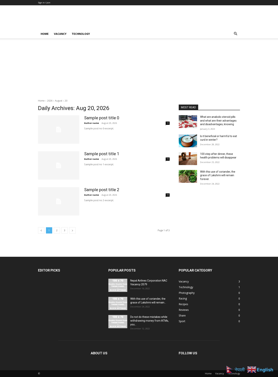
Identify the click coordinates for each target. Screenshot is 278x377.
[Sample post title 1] (58, 165)
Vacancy (60, 34)
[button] (235, 34)
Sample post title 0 (101, 118)
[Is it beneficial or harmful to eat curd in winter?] (188, 140)
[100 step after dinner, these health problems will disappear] (188, 158)
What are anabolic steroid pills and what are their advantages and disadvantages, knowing (218, 120)
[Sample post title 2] (58, 201)
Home (45, 34)
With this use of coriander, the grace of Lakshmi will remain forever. (217, 175)
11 (168, 123)
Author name (91, 123)
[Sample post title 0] (58, 129)
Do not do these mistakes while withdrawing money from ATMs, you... (149, 320)
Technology (81, 34)
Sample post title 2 (101, 189)
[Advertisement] (139, 66)
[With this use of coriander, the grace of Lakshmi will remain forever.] (188, 176)
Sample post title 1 (101, 153)
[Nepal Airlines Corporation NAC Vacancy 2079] (117, 285)
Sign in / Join (44, 2)
